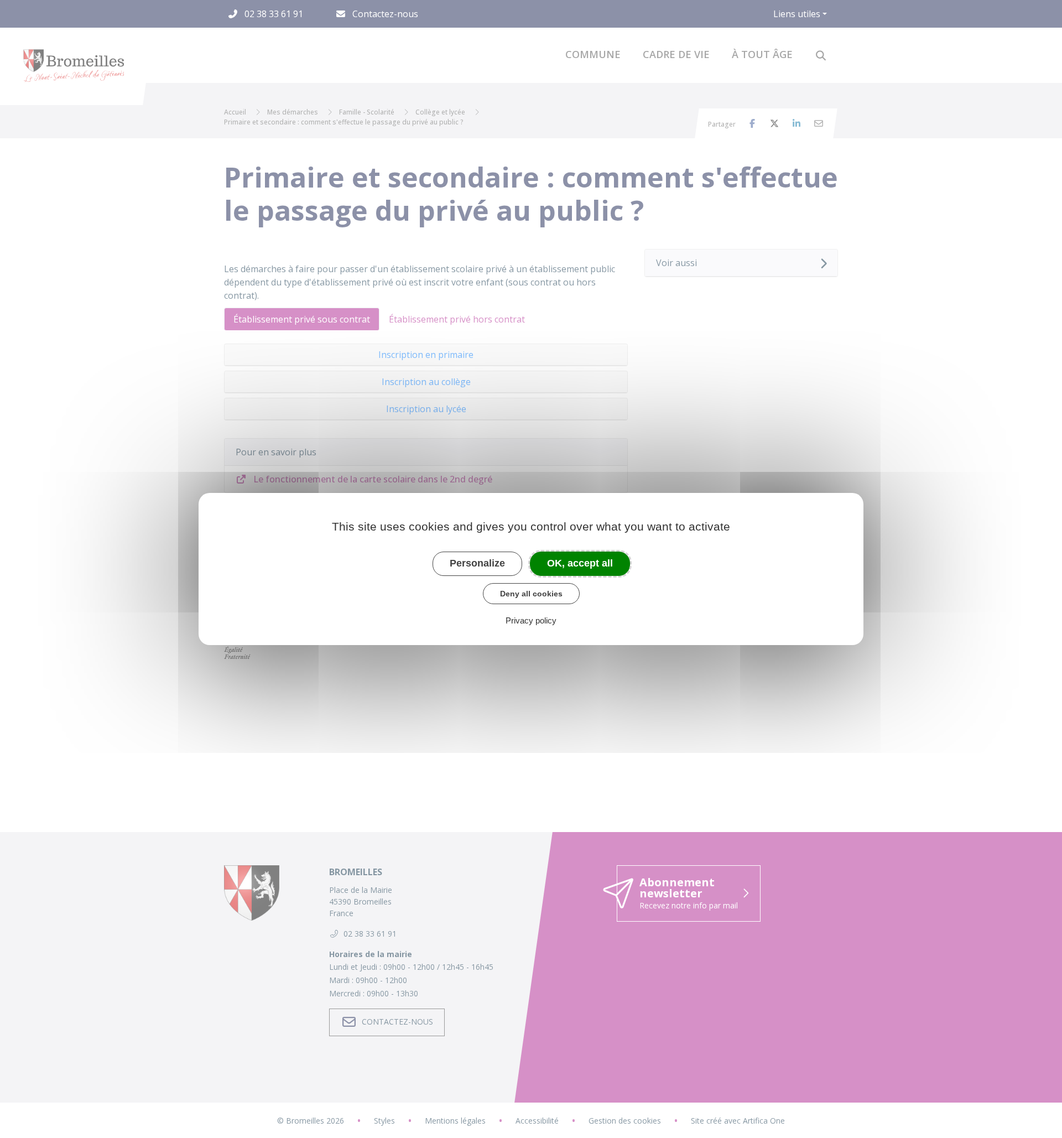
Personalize (477, 563)
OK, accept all (580, 563)
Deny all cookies (531, 593)
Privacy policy (531, 620)
